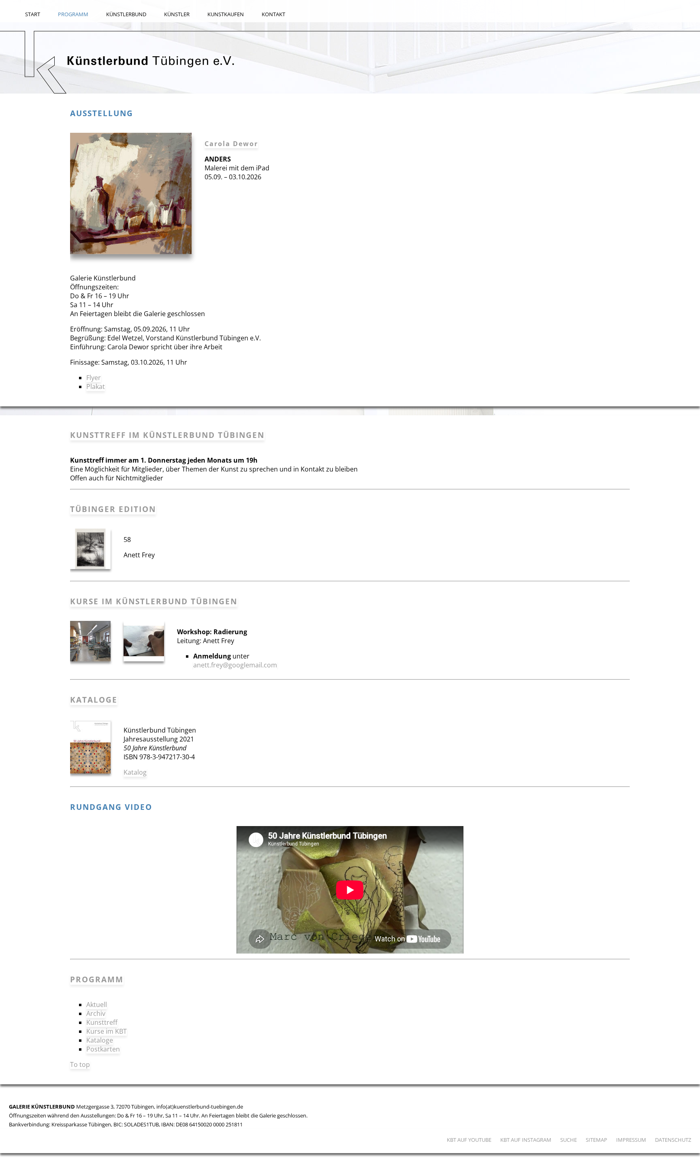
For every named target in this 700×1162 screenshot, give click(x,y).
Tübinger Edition (113, 508)
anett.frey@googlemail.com (235, 665)
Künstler (177, 14)
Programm (73, 14)
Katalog (135, 772)
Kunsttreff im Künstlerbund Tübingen (167, 434)
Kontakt (273, 14)
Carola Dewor (231, 143)
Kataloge (93, 699)
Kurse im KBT (106, 1031)
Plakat (95, 386)
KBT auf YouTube (469, 1139)
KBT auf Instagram (525, 1139)
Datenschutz (673, 1139)
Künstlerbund (126, 14)
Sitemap (596, 1139)
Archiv (95, 1013)
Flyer (93, 377)
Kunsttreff (101, 1022)
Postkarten (103, 1049)
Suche (568, 1139)
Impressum (631, 1139)
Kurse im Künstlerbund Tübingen (153, 601)
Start (32, 14)
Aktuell (96, 1004)
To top (80, 1064)
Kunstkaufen (225, 14)
